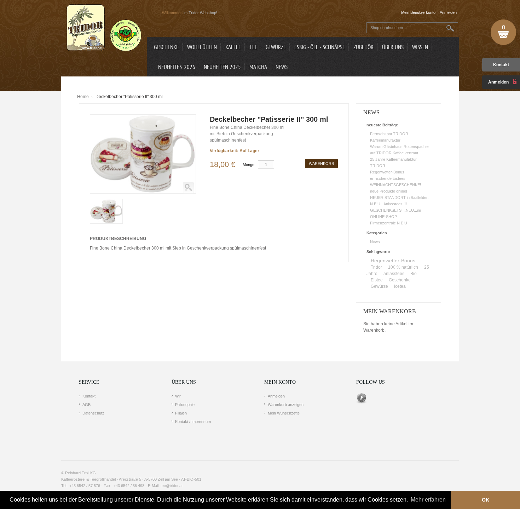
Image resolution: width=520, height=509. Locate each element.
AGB (86, 404)
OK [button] (485, 500)
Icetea (400, 286)
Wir (178, 396)
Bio (413, 273)
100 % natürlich (403, 267)
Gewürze (379, 286)
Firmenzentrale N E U (388, 223)
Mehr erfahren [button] (428, 500)
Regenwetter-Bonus (387, 172)
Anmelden (276, 396)
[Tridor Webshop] (104, 28)
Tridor (376, 267)
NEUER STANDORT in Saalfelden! (399, 197)
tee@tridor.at (172, 486)
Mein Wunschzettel (284, 413)
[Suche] (450, 28)
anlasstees (393, 273)
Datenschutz (93, 413)
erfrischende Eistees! (388, 178)
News (375, 242)
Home (83, 96)
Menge (248, 164)
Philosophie (185, 404)
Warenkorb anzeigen (286, 404)
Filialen (181, 413)
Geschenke (400, 280)
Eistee (377, 280)
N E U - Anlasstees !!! (388, 204)
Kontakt (501, 64)
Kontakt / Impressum (193, 421)
